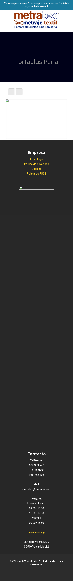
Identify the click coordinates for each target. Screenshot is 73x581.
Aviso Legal (36, 159)
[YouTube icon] (36, 569)
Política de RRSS (36, 173)
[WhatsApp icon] (29, 569)
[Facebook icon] (33, 569)
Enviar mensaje (36, 532)
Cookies (36, 168)
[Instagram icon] (40, 569)
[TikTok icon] (43, 569)
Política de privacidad (36, 164)
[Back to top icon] (66, 574)
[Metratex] (36, 20)
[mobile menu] (68, 16)
